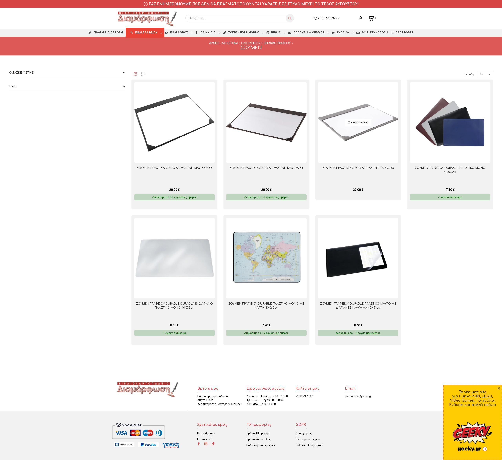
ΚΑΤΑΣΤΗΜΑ (230, 43)
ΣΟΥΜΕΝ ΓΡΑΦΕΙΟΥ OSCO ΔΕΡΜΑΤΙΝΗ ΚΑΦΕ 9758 (266, 167)
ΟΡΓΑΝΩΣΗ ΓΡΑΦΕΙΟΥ (277, 43)
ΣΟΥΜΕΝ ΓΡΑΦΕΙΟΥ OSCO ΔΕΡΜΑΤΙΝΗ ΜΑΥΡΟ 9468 (174, 167)
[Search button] (290, 18)
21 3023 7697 (304, 396)
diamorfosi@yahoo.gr (358, 396)
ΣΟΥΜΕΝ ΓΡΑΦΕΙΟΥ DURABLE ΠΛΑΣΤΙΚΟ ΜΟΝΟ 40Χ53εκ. (450, 170)
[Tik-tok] (213, 443)
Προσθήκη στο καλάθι (192, 156)
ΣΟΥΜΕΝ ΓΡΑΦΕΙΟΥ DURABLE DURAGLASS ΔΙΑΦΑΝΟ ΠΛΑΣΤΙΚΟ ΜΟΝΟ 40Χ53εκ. (174, 305)
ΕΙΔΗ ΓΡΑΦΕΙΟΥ (250, 43)
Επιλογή (468, 156)
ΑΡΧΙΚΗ (213, 43)
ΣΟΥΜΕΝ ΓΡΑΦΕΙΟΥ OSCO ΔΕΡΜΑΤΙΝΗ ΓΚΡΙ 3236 (358, 167)
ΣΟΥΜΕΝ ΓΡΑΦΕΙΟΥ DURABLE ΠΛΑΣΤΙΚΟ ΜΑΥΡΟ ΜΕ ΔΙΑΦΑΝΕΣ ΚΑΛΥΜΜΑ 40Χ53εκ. (358, 305)
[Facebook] (198, 443)
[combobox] (236, 18)
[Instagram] (205, 443)
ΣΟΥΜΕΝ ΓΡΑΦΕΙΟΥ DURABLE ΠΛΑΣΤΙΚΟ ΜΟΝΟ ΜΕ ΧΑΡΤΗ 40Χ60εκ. (266, 305)
